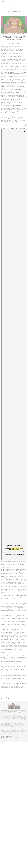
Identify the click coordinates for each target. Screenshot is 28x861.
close (24, 131)
